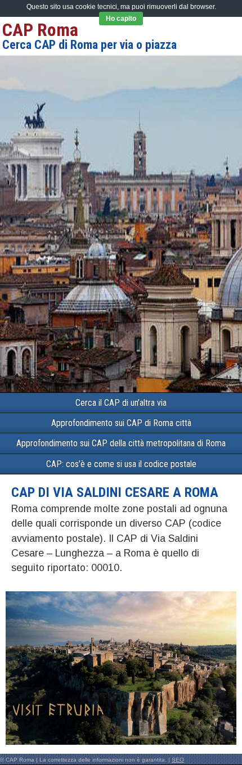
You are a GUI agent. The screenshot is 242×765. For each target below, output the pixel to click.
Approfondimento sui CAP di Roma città (121, 423)
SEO (178, 760)
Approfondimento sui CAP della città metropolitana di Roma (121, 443)
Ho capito (121, 18)
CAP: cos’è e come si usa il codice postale (121, 464)
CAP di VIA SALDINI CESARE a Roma (114, 492)
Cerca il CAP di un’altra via (121, 402)
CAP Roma (40, 29)
